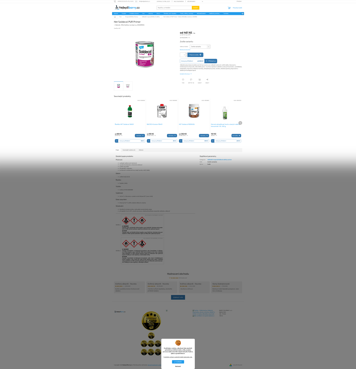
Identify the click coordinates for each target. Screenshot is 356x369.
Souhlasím (179, 362)
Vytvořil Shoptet (237, 365)
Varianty (138, 135)
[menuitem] (116, 13)
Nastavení (178, 366)
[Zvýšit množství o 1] (186, 54)
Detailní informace (185, 74)
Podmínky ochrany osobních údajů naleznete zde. (178, 357)
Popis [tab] (117, 150)
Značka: (117, 28)
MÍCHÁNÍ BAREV (191, 1)
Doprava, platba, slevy (163, 1)
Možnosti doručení (185, 50)
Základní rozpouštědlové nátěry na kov (219, 160)
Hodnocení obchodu (178, 273)
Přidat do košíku (194, 55)
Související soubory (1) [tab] (129, 150)
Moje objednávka (179, 1)
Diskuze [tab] (141, 150)
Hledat (195, 7)
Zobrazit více (178, 297)
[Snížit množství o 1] (186, 56)
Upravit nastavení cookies (155, 365)
